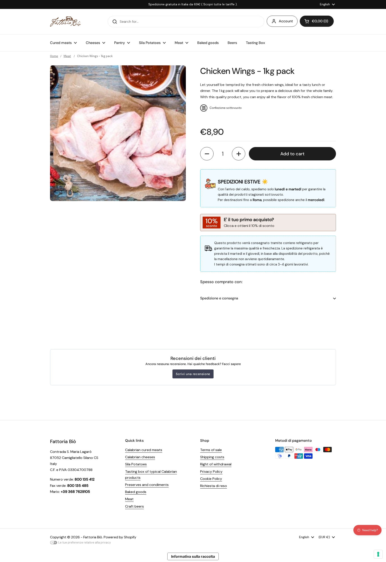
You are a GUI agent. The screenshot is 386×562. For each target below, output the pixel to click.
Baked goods (135, 491)
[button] (317, 21)
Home (54, 56)
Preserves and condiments (147, 484)
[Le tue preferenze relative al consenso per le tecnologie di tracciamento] (378, 554)
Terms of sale (211, 450)
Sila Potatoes (136, 464)
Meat (67, 56)
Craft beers (134, 506)
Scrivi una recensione (193, 374)
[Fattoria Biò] (65, 22)
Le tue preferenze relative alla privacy (84, 542)
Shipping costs (212, 457)
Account (286, 21)
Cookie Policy (211, 478)
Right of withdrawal (215, 464)
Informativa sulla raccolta (193, 556)
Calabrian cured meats (143, 450)
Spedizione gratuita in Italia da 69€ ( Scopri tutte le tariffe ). (192, 4)
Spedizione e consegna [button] (219, 298)
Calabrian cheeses (140, 457)
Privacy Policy (211, 471)
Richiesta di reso (213, 485)
